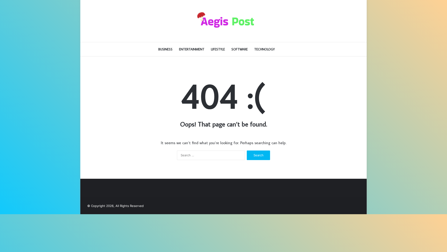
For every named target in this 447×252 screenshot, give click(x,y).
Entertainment (191, 49)
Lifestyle (218, 49)
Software (239, 49)
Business (165, 49)
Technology (264, 49)
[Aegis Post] (223, 21)
